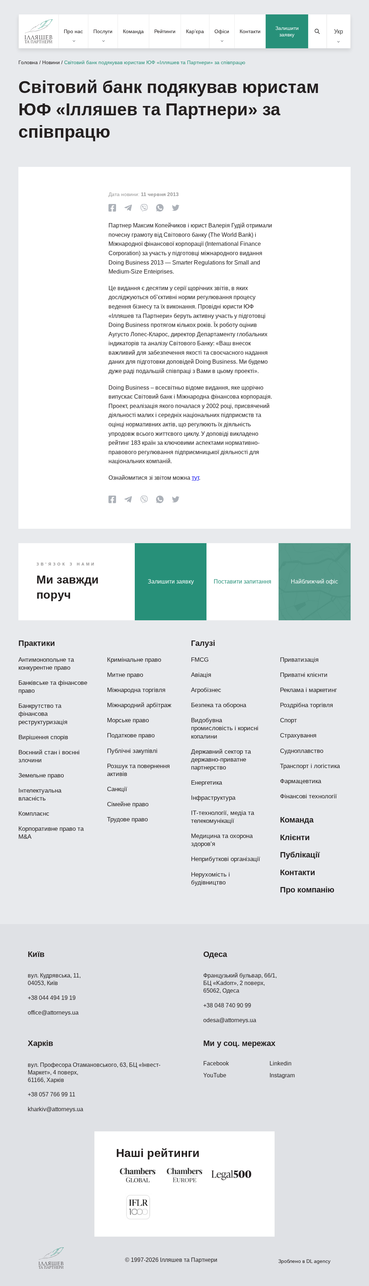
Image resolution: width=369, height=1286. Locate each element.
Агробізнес (206, 690)
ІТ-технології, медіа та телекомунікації (222, 817)
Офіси (221, 31)
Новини (51, 62)
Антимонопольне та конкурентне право (46, 663)
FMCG (200, 659)
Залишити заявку (287, 31)
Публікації (300, 854)
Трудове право (127, 819)
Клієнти (295, 837)
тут (195, 478)
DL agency (318, 1261)
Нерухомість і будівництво (210, 878)
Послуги (102, 31)
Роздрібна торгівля (306, 705)
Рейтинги (164, 31)
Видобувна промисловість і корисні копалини (224, 728)
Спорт (288, 720)
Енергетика (206, 782)
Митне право (125, 674)
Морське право (128, 720)
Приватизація (299, 659)
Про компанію (307, 889)
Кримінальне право (134, 659)
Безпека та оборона (218, 705)
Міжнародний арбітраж (139, 705)
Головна (28, 62)
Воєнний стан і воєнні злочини (49, 756)
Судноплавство (301, 751)
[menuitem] (338, 31)
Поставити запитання (242, 581)
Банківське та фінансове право (52, 686)
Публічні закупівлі (132, 751)
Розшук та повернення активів (138, 770)
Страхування (298, 735)
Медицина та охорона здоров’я (222, 840)
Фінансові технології (308, 796)
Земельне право (41, 775)
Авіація (201, 674)
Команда (133, 31)
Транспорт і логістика (310, 766)
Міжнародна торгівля (136, 690)
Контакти (250, 31)
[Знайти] (317, 31)
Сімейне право (127, 804)
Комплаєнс (33, 813)
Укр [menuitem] (338, 31)
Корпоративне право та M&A (51, 832)
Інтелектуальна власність (39, 794)
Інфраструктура (213, 797)
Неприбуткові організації (225, 859)
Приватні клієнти (304, 674)
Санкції (117, 789)
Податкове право (131, 735)
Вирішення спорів (43, 737)
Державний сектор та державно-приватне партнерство (221, 759)
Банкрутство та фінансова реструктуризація (42, 713)
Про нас (73, 31)
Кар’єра (195, 31)
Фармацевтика (300, 781)
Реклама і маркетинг (308, 690)
